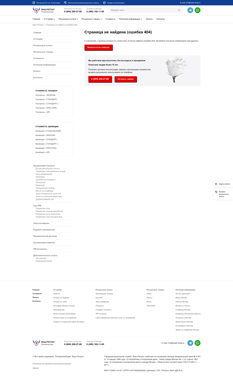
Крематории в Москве (184, 321)
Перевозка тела (43, 208)
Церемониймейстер (45, 199)
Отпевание (41, 182)
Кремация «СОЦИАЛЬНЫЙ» (49, 130)
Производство (58, 309)
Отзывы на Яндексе (61, 297)
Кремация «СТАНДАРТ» (47, 139)
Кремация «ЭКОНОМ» (46, 135)
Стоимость (110, 18)
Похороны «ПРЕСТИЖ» (47, 107)
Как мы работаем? (183, 293)
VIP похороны (101, 313)
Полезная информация (129, 18)
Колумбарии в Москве (184, 325)
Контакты (160, 18)
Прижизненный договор (45, 236)
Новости (56, 293)
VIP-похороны (40, 249)
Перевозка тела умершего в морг (51, 171)
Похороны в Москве (183, 317)
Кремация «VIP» (43, 152)
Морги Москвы (181, 297)
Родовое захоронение (44, 229)
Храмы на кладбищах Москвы (187, 329)
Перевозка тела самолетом (48, 214)
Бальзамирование (44, 174)
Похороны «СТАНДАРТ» (47, 99)
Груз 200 (37, 205)
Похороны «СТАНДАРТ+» (47, 103)
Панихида (40, 176)
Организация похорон (44, 165)
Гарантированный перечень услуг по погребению (115, 317)
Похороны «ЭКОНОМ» (46, 95)
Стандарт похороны (104, 309)
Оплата (149, 18)
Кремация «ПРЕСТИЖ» (46, 148)
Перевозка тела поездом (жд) (49, 216)
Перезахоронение (44, 261)
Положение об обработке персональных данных (52, 363)
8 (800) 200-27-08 (73, 11)
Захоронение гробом (45, 188)
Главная (36, 18)
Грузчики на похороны (46, 179)
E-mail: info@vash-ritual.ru (190, 2)
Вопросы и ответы (183, 305)
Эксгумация (41, 258)
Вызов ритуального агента (48, 168)
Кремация (40, 185)
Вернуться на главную (98, 47)
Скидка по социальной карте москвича (68, 321)
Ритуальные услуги (67, 18)
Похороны (100, 305)
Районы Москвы (182, 301)
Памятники (151, 305)
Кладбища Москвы (183, 309)
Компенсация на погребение (64, 317)
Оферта (36, 368)
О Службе (48, 18)
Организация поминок (44, 242)
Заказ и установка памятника (49, 196)
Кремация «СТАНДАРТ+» (47, 143)
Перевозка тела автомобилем (49, 211)
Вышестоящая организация (64, 313)
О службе (57, 289)
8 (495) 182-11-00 (95, 11)
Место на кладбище (44, 190)
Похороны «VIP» (43, 112)
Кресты (149, 297)
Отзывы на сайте (60, 301)
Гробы (149, 293)
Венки (149, 301)
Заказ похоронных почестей (48, 193)
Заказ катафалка (41, 223)
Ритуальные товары (91, 18)
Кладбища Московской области (188, 313)
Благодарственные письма (64, 305)
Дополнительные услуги (45, 255)
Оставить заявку (125, 78)
